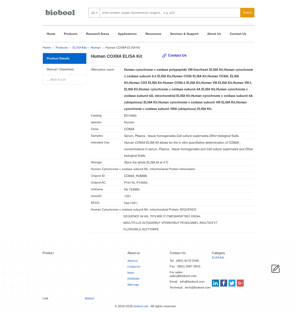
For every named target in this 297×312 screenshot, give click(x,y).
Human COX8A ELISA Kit (122, 47)
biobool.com (141, 306)
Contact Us (238, 33)
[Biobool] (60, 14)
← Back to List (56, 79)
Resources (153, 33)
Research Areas (97, 33)
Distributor (133, 278)
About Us (214, 33)
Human (96, 47)
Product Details (58, 58)
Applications (127, 33)
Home (51, 33)
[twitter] (232, 283)
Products (70, 33)
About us (132, 260)
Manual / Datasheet (60, 69)
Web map (133, 284)
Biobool (89, 298)
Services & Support (184, 33)
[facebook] (224, 283)
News (130, 272)
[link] (216, 283)
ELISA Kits (80, 47)
